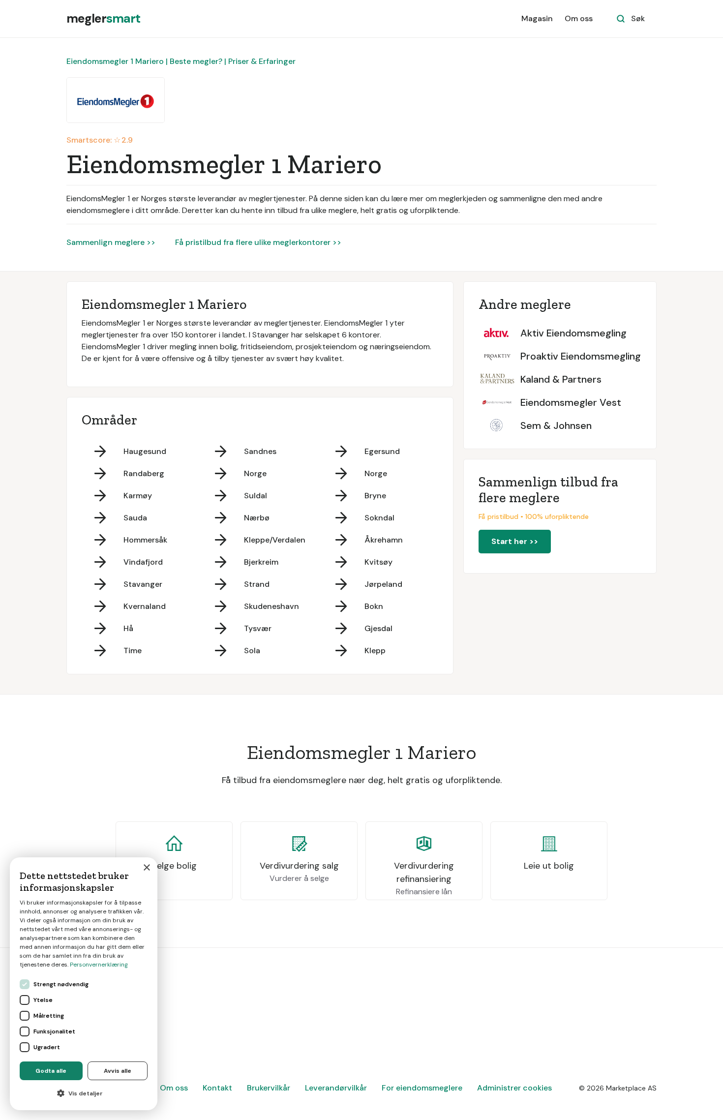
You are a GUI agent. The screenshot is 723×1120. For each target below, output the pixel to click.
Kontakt (217, 1088)
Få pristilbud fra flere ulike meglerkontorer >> (258, 242)
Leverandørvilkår (336, 1088)
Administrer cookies (514, 1088)
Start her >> (514, 541)
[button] (84, 1093)
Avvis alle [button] (117, 1071)
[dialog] (83, 983)
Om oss (579, 18)
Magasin (537, 18)
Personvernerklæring (99, 965)
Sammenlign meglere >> (110, 242)
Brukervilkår (268, 1088)
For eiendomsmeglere (422, 1088)
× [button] (146, 868)
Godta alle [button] (50, 1071)
